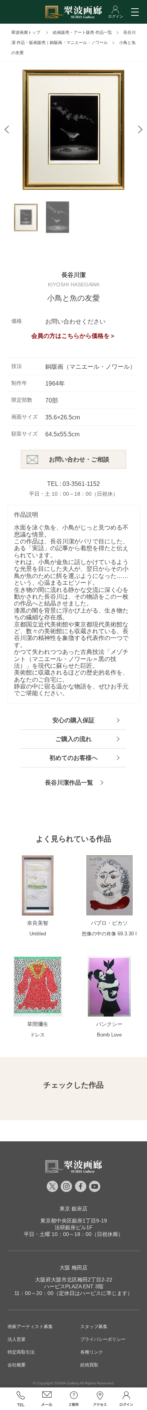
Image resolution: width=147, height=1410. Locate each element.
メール (47, 1398)
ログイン (126, 1398)
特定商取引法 (21, 1352)
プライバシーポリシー (103, 1339)
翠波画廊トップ (25, 32)
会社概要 (17, 1365)
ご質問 (73, 1398)
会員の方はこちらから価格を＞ (73, 336)
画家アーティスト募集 (30, 1326)
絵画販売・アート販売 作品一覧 (82, 32)
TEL (21, 1398)
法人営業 (17, 1339)
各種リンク (91, 1352)
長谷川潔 (73, 275)
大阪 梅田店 (73, 1268)
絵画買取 (89, 1365)
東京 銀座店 (73, 1209)
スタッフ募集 (93, 1326)
